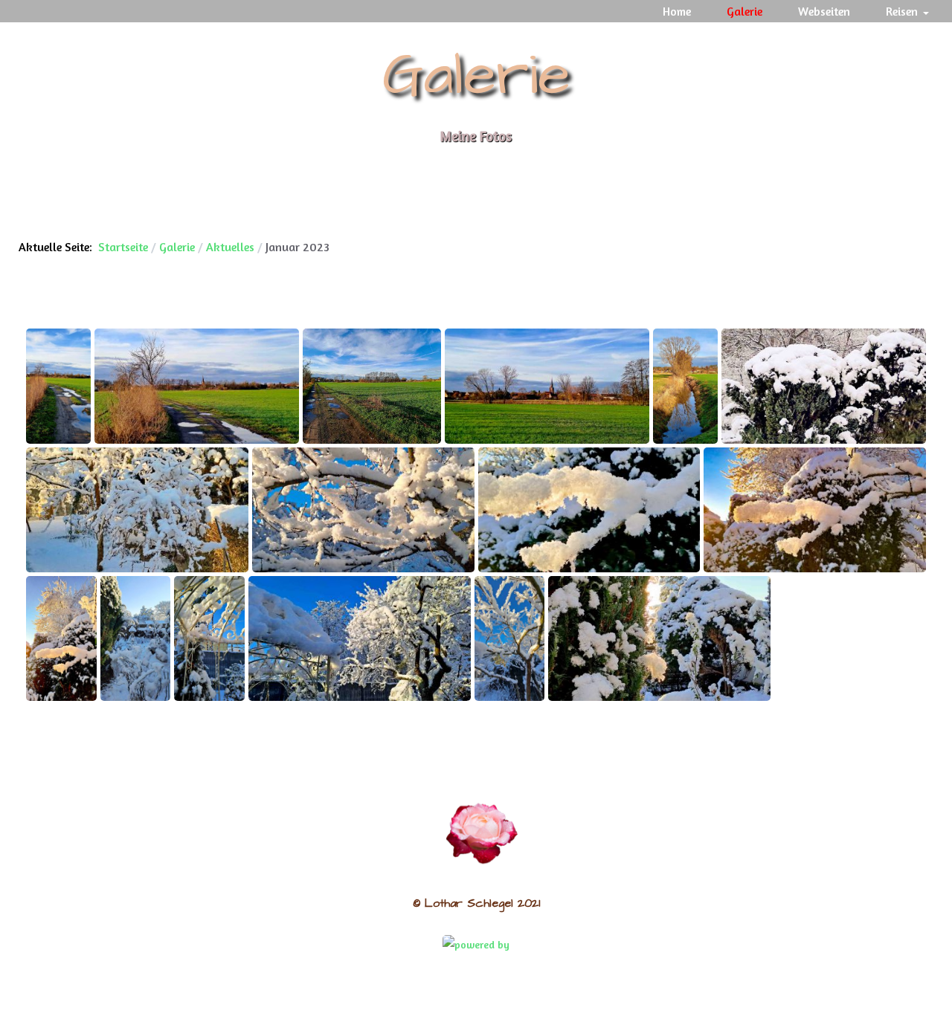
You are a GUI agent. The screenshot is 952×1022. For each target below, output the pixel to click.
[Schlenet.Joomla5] (482, 831)
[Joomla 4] (476, 943)
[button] (910, 11)
